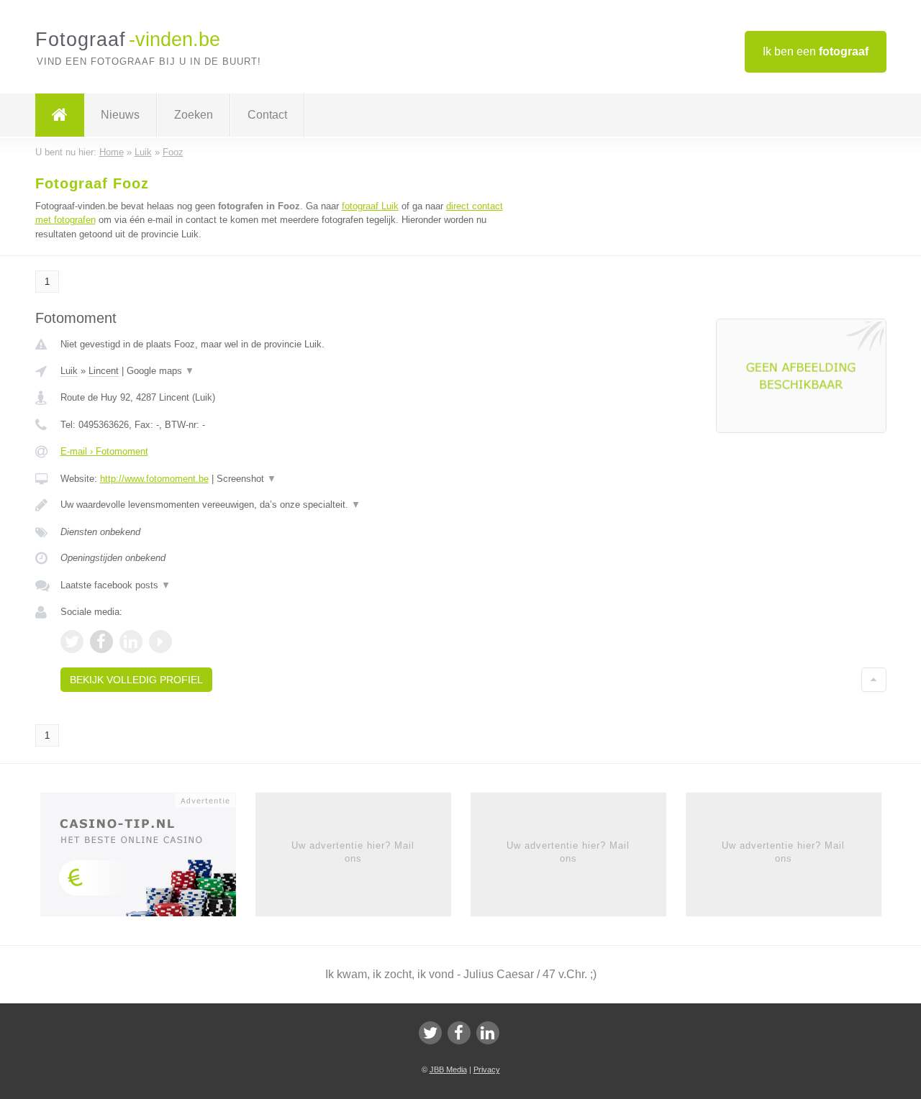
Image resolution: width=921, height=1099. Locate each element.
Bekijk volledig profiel (136, 679)
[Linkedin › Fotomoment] (130, 641)
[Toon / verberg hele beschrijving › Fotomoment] (282, 505)
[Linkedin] (487, 1032)
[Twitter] (430, 1032)
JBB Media (448, 1069)
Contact (267, 115)
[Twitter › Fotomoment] (71, 641)
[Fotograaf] (59, 115)
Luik (69, 370)
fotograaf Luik (370, 206)
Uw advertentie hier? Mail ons (352, 852)
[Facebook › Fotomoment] (101, 641)
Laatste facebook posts (115, 585)
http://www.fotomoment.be (154, 478)
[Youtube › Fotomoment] (160, 641)
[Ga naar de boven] (873, 679)
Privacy (486, 1069)
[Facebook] (459, 1032)
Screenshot (246, 478)
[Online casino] (147, 859)
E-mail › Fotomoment (104, 451)
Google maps (160, 370)
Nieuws (120, 115)
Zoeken (193, 115)
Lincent (104, 370)
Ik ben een (815, 51)
